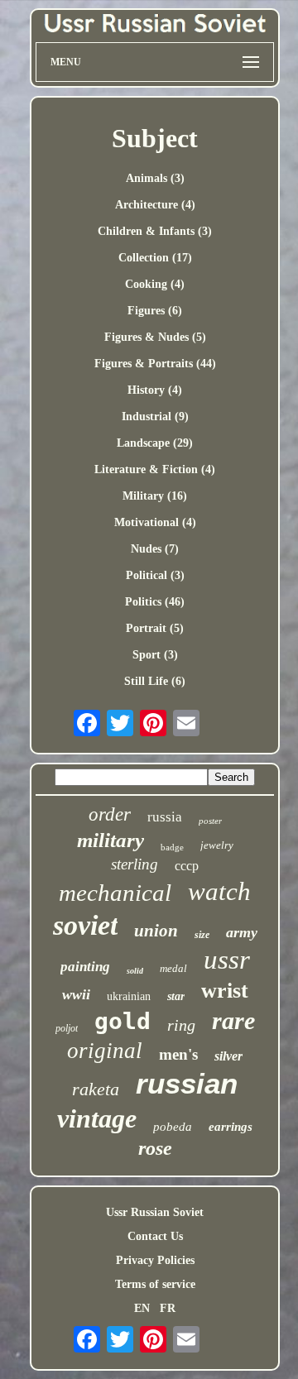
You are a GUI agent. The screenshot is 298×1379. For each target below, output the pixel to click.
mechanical (115, 892)
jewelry (216, 845)
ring (181, 1025)
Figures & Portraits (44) (155, 363)
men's (178, 1054)
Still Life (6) (154, 681)
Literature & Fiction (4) (154, 469)
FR (167, 1308)
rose (155, 1148)
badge (172, 847)
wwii (76, 994)
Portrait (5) (155, 628)
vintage (97, 1118)
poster (210, 821)
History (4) (154, 390)
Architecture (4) (155, 205)
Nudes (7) (155, 549)
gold (122, 1021)
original (104, 1050)
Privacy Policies (155, 1260)
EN (142, 1308)
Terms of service (155, 1284)
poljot (66, 1028)
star (176, 996)
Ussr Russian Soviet (155, 1212)
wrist (224, 991)
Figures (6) (154, 310)
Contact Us (155, 1236)
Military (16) (155, 496)
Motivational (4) (155, 522)
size (202, 935)
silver (228, 1056)
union (156, 931)
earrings (230, 1126)
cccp (187, 866)
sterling (134, 864)
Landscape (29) (155, 443)
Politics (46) (155, 602)
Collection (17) (155, 257)
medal (173, 968)
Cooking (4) (155, 284)
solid (135, 970)
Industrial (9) (155, 416)
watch (219, 891)
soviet (85, 925)
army (241, 932)
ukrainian (129, 996)
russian (187, 1083)
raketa (95, 1089)
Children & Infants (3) (155, 231)
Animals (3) (155, 178)
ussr (227, 959)
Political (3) (155, 575)
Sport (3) (155, 655)
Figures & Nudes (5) (155, 337)
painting (85, 966)
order (110, 814)
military (110, 840)
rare (233, 1020)
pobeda (172, 1126)
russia (164, 817)
